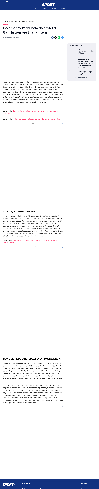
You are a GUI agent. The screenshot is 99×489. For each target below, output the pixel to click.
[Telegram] (7, 1)
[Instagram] (5, 1)
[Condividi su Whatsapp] (59, 37)
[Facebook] (2, 1)
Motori (45, 8)
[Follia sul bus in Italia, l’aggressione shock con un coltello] (72, 53)
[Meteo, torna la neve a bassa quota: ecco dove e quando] (72, 74)
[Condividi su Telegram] (62, 37)
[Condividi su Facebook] (52, 37)
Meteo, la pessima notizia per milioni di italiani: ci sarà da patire (36, 119)
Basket (54, 8)
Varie (5, 24)
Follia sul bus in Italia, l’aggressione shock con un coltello (86, 51)
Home (4, 21)
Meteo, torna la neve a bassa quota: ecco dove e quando (86, 73)
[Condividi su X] (55, 37)
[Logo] (49, 4)
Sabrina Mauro (7, 37)
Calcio (36, 8)
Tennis (63, 8)
